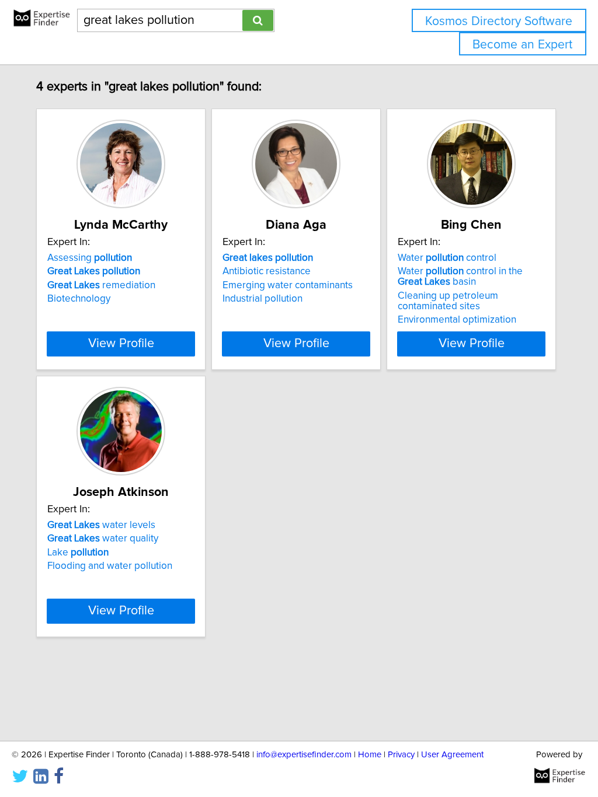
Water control (447, 258)
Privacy (401, 754)
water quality (102, 538)
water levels (101, 525)
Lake (78, 552)
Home (369, 754)
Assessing (89, 258)
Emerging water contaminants (287, 285)
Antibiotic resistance (266, 271)
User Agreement (452, 754)
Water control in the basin (460, 276)
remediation (101, 285)
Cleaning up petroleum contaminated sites (448, 301)
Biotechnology (78, 298)
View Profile (121, 343)
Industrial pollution (262, 298)
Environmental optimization (457, 319)
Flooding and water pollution (109, 566)
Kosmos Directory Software (498, 21)
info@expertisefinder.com (304, 754)
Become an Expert (522, 45)
